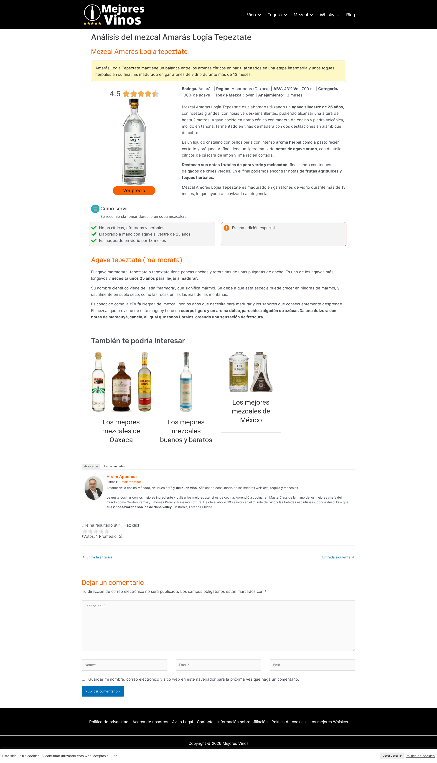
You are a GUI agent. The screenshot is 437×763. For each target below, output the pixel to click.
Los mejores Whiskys (329, 722)
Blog (350, 14)
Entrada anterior (97, 557)
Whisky (327, 14)
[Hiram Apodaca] (94, 488)
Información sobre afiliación (242, 722)
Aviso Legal (182, 722)
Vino (251, 14)
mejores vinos (132, 482)
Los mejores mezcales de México (251, 411)
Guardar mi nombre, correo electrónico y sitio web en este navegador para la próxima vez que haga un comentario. (193, 679)
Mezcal (301, 14)
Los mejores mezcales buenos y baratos (186, 431)
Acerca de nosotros (150, 722)
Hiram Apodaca (122, 476)
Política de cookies (289, 722)
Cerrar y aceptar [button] (392, 755)
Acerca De (91, 466)
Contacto (205, 722)
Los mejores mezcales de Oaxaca (121, 431)
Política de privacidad (109, 722)
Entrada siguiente (338, 557)
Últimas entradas (114, 466)
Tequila (275, 14)
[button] (258, 14)
